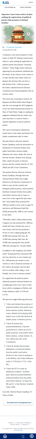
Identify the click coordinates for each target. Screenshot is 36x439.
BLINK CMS (18, 430)
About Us (11, 423)
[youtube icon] (13, 436)
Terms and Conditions (23, 423)
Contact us (25, 424)
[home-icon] (5, 436)
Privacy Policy (15, 424)
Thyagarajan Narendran (13, 47)
